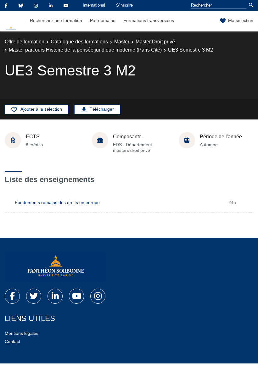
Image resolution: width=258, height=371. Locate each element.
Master (121, 41)
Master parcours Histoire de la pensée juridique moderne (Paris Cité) (85, 50)
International (94, 5)
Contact (12, 341)
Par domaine (102, 20)
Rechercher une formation (56, 20)
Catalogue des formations (79, 41)
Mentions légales (21, 333)
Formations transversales (148, 20)
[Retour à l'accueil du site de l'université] (55, 267)
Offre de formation (24, 41)
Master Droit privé (155, 41)
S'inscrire (124, 5)
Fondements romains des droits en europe (57, 202)
